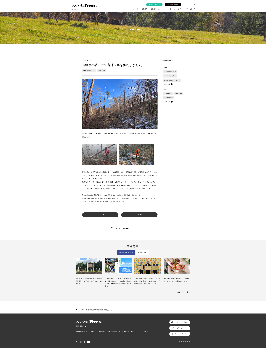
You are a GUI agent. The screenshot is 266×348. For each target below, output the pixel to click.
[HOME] (76, 310)
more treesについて (132, 9)
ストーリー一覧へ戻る (121, 228)
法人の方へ (126, 331)
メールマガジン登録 (180, 322)
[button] (168, 84)
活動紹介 (93, 331)
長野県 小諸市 (101, 70)
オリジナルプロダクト (170, 76)
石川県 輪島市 (168, 93)
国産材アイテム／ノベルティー (172, 80)
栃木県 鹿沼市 (178, 93)
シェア (102, 215)
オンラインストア (180, 334)
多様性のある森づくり (89, 70)
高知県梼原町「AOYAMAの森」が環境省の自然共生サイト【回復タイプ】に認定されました (89, 281)
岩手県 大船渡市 (168, 97)
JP (190, 4)
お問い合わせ (174, 4)
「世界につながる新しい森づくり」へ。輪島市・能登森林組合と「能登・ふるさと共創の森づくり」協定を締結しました (147, 281)
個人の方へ (134, 331)
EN (194, 4)
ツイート (141, 214)
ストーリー (161, 9)
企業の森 (145, 198)
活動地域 (153, 9)
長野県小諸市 (140, 133)
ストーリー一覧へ (183, 292)
